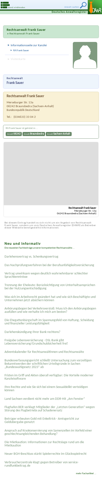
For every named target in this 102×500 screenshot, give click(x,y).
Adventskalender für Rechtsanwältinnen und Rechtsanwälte (44, 352)
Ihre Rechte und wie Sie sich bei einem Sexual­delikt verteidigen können (46, 388)
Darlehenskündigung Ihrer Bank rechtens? (32, 332)
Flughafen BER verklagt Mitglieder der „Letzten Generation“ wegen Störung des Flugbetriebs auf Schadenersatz (50, 408)
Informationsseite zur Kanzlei (29, 45)
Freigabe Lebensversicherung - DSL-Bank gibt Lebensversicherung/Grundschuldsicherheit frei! (36, 342)
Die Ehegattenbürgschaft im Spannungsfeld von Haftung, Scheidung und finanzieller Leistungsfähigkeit (49, 321)
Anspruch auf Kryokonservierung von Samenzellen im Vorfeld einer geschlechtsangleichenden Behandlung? (48, 432)
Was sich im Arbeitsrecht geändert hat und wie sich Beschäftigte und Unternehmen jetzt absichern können (50, 298)
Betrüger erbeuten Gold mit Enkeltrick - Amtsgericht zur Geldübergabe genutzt (42, 420)
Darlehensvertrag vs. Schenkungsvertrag (31, 257)
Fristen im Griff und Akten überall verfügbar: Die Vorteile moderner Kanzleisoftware (49, 377)
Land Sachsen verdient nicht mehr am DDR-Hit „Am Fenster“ (45, 399)
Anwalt (14, 134)
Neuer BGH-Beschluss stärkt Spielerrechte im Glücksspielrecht (46, 454)
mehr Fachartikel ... (86, 473)
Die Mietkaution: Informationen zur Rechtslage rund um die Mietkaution (44, 444)
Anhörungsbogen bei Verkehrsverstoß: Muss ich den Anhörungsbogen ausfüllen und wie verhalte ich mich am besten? (50, 310)
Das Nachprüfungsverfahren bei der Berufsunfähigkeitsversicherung (49, 265)
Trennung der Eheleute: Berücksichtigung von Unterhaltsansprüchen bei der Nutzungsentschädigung (50, 286)
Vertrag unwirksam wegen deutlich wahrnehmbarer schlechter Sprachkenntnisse (46, 275)
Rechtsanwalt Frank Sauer (24, 33)
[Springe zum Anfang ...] (95, 493)
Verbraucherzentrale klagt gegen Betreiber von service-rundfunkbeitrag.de (42, 464)
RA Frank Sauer (21, 50)
